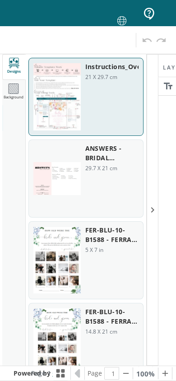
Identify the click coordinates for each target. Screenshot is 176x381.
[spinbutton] (113, 373)
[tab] (14, 67)
